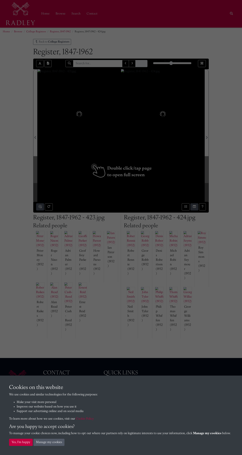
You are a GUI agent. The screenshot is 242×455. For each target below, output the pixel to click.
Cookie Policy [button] (85, 418)
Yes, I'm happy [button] (21, 442)
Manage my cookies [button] (49, 442)
